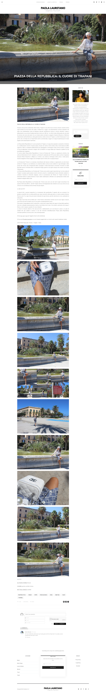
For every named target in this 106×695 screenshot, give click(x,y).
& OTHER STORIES (22, 583)
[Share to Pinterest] (68, 602)
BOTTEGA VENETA (22, 589)
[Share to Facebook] (64, 602)
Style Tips (57, 594)
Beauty (18, 660)
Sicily (51, 594)
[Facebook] (78, 689)
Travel (61, 2)
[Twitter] (96, 2)
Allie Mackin (28, 632)
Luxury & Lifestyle (52, 2)
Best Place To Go (21, 594)
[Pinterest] (83, 689)
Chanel (30, 594)
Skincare (18, 669)
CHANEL (19, 586)
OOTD (36, 594)
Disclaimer (78, 666)
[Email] (101, 2)
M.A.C (28, 689)
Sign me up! (80, 183)
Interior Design (40, 2)
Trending (20, 597)
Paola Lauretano (43, 594)
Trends (67, 2)
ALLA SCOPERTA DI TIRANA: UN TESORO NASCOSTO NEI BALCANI (80, 161)
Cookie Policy (78, 662)
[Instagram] (88, 689)
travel (63, 594)
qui (21, 216)
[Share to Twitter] (66, 602)
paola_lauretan (28, 219)
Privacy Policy (78, 659)
